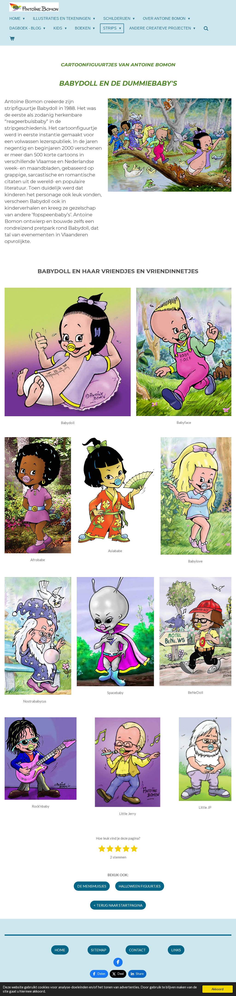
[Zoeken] (206, 28)
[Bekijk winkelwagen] (12, 38)
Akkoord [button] (218, 989)
